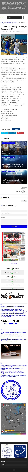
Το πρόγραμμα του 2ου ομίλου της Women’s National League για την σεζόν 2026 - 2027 (12, 165)
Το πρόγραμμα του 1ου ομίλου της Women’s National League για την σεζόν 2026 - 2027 (12, 179)
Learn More (12, 12)
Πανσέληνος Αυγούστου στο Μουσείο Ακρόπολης (11, 371)
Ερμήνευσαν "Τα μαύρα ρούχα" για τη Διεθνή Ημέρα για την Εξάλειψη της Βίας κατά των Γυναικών (13, 340)
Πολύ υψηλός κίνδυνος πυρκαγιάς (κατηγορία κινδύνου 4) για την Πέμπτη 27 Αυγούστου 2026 (13, 376)
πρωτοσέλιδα (14, 263)
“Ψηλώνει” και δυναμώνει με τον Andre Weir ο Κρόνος (12, 313)
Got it (18, 12)
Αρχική (2, 22)
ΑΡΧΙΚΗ (2, 17)
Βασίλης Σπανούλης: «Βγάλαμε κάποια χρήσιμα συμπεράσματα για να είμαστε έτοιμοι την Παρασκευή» (12, 310)
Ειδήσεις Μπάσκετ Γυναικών (11, 22)
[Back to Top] (14, 470)
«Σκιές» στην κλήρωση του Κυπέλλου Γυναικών (13, 151)
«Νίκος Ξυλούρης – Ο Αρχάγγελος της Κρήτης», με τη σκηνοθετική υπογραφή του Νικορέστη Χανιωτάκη (12, 335)
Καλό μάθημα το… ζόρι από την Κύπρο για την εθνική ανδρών (14, 312)
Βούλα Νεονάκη (4, 338)
